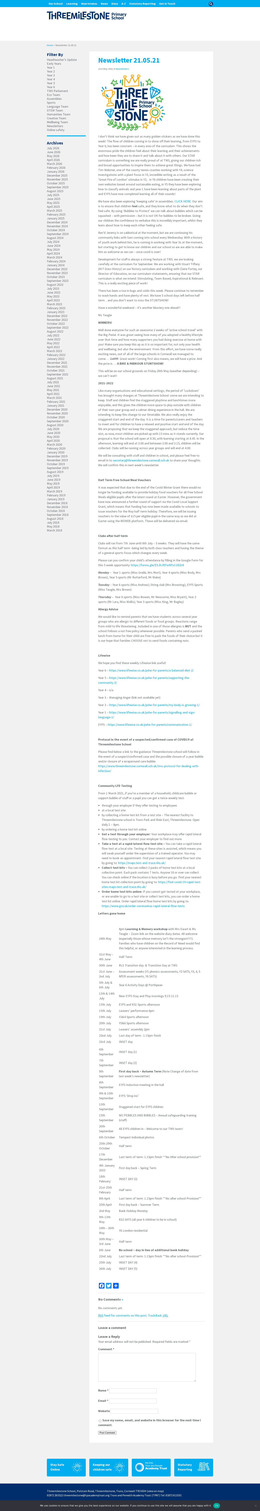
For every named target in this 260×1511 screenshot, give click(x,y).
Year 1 (51, 67)
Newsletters (122, 68)
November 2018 (57, 507)
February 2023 (56, 308)
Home (50, 45)
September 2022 (57, 328)
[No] (255, 1505)
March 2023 (54, 304)
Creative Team (56, 118)
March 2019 (54, 491)
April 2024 (53, 253)
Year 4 (51, 79)
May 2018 (53, 526)
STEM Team (55, 110)
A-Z (124, 3)
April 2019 (53, 487)
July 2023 (53, 289)
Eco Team (53, 95)
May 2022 (53, 343)
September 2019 (57, 468)
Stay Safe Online (57, 1467)
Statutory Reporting (142, 3)
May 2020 (53, 437)
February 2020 (56, 448)
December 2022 (57, 316)
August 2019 (55, 472)
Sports (51, 103)
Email (103, 1401)
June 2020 (53, 433)
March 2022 (54, 351)
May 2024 (53, 250)
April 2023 (53, 300)
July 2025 (53, 195)
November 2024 (57, 226)
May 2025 (53, 203)
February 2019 (56, 495)
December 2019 (57, 456)
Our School (56, 3)
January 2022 (55, 359)
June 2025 (53, 199)
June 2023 (53, 292)
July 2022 (53, 335)
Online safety (55, 130)
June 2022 (53, 339)
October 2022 (56, 324)
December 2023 (57, 269)
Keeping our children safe (102, 1467)
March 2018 (54, 530)
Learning (72, 3)
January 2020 (55, 452)
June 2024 (53, 246)
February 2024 (56, 261)
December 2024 (57, 222)
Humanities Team (58, 114)
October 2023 (56, 277)
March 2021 (54, 398)
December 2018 (57, 503)
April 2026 (53, 160)
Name (103, 1390)
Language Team (57, 106)
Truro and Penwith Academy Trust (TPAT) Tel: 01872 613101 (146, 1495)
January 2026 (55, 172)
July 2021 (53, 382)
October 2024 (56, 230)
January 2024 (55, 265)
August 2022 (55, 331)
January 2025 (55, 218)
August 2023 (55, 285)
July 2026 (53, 148)
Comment (106, 1349)
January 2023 (55, 312)
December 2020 (57, 409)
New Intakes (89, 3)
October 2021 (56, 370)
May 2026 (53, 156)
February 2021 (56, 402)
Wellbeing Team (57, 122)
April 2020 (53, 441)
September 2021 (57, 374)
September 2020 (57, 421)
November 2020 (57, 413)
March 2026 (54, 164)
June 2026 (53, 152)
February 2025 (56, 214)
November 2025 (57, 179)
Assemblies (54, 99)
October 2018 (56, 511)
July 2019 (53, 476)
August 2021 (55, 378)
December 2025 (57, 175)
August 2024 (55, 238)
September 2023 (57, 281)
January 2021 (55, 406)
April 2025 (53, 207)
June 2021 (53, 386)
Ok (216, 1505)
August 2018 (55, 519)
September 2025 (57, 187)
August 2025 (55, 191)
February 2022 (56, 355)
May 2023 (53, 296)
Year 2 (51, 71)
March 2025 (54, 211)
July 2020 (53, 429)
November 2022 (57, 320)
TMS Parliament (57, 91)
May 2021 (53, 390)
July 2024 (53, 242)
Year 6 (51, 87)
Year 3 (51, 75)
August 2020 (55, 425)
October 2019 (56, 464)
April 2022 (53, 347)
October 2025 (56, 183)
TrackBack (158, 1315)
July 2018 (53, 523)
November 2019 (57, 460)
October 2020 (56, 417)
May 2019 (53, 484)
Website (104, 1411)
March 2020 (54, 445)
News (104, 3)
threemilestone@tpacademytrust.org (86, 1495)
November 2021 (57, 367)
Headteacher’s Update (62, 60)
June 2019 (53, 480)
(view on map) (155, 1491)
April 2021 (53, 394)
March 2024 (54, 257)
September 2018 (57, 515)
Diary (114, 3)
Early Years (54, 64)
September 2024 (57, 234)
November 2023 (57, 273)
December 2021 (57, 363)
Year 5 (51, 83)
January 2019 (55, 499)
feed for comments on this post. (122, 1315)
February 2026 (56, 168)
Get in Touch (167, 3)
